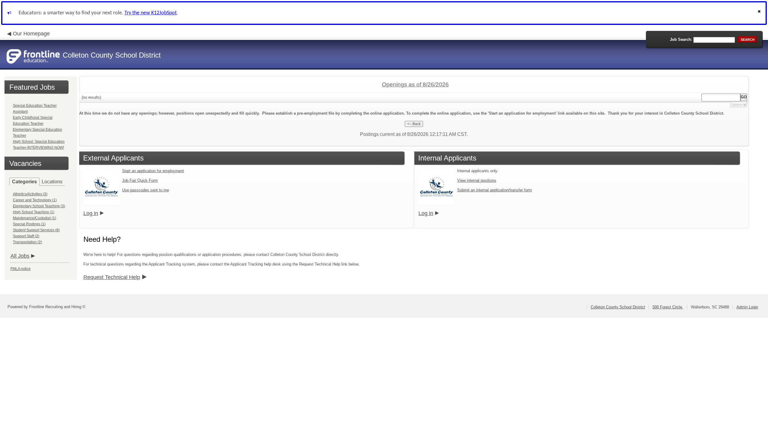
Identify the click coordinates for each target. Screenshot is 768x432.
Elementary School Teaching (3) (39, 206)
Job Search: (681, 39)
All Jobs (19, 256)
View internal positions (476, 180)
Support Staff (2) (26, 236)
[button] (760, 13)
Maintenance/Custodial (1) (34, 218)
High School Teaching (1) (33, 212)
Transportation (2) (27, 242)
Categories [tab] (24, 181)
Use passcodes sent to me (145, 190)
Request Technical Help (111, 277)
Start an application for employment (153, 171)
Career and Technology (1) (35, 200)
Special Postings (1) (29, 224)
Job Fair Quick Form (140, 180)
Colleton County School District (618, 307)
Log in (90, 213)
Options (736, 104)
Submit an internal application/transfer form (494, 190)
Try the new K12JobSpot (150, 13)
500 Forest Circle (667, 307)
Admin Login (747, 307)
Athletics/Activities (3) (30, 194)
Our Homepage (31, 34)
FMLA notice (20, 269)
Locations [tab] (52, 181)
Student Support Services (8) (36, 230)
